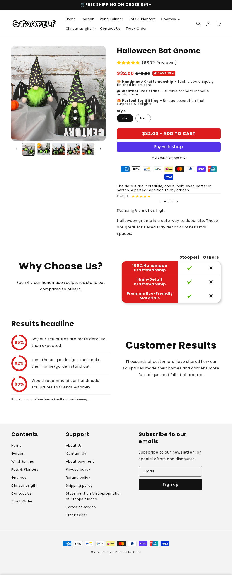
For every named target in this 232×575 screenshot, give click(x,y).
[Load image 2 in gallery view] (43, 149)
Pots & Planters (24, 469)
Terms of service (81, 507)
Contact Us (21, 493)
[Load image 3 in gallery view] (58, 149)
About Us (74, 445)
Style (121, 111)
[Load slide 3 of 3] (172, 202)
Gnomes (18, 477)
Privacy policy (78, 469)
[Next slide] (177, 201)
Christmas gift (24, 485)
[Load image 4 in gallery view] (73, 149)
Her (143, 118)
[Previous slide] (160, 201)
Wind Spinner (23, 461)
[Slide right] (101, 149)
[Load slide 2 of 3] (169, 202)
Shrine (136, 552)
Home (16, 445)
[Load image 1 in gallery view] (28, 149)
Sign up (171, 484)
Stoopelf (109, 552)
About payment (80, 461)
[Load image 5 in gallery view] (88, 149)
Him (125, 118)
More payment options (168, 158)
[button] (170, 19)
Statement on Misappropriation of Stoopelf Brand (94, 496)
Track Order (22, 501)
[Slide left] (16, 149)
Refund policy (78, 477)
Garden (17, 453)
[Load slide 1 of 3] (165, 202)
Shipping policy (79, 485)
